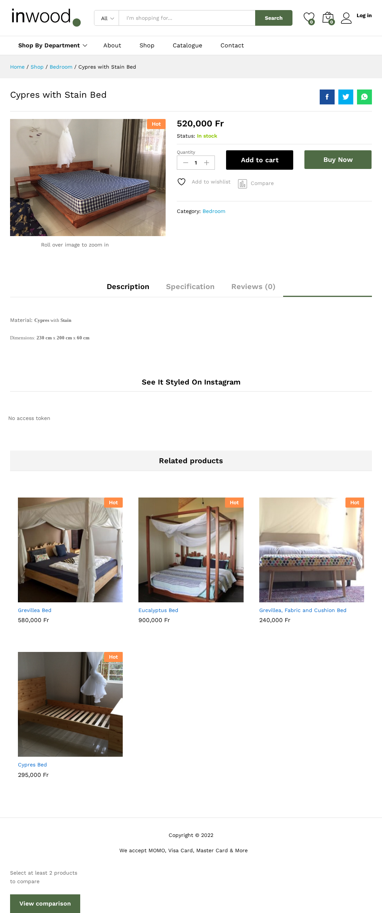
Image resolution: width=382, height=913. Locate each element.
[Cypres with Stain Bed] (327, 97)
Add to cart (260, 160)
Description (128, 286)
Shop (147, 45)
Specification (190, 286)
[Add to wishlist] (86, 598)
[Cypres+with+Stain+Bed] (345, 97)
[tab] (128, 290)
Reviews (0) (253, 286)
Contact (232, 45)
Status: (186, 136)
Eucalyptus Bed (158, 610)
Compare (262, 183)
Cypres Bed (32, 765)
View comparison (45, 903)
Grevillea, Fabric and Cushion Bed (303, 610)
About (112, 45)
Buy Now (338, 159)
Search (274, 18)
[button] (52, 598)
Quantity (186, 152)
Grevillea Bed (34, 610)
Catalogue (187, 45)
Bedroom (214, 211)
